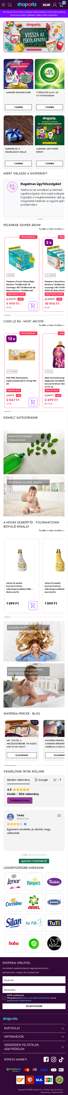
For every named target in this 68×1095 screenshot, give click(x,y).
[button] (60, 37)
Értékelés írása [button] (19, 800)
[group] (21, 742)
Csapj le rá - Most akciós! (23, 321)
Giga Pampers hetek (15, 294)
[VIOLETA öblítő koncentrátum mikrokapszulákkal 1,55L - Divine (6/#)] (21, 559)
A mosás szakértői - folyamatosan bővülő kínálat (31, 524)
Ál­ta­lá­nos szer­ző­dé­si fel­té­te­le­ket (35, 998)
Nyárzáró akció (13, 390)
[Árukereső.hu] (58, 1079)
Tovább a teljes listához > (52, 229)
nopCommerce (57, 1092)
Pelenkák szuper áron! (21, 225)
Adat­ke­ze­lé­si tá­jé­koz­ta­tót (19, 1001)
